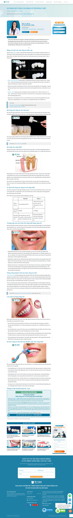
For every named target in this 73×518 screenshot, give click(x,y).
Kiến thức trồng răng (57, 1)
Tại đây (38, 412)
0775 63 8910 (30, 498)
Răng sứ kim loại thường (13, 80)
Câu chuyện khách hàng (39, 1)
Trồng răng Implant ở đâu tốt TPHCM (17, 106)
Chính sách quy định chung (53, 515)
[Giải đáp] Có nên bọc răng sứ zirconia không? (28, 436)
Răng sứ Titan (11, 92)
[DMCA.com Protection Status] (60, 510)
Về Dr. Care (66, 1)
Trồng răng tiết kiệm (29, 1)
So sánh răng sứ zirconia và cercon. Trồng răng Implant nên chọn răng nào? (13, 436)
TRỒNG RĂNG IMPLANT (38, 486)
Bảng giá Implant (49, 1)
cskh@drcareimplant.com (33, 500)
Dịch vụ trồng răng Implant (19, 1)
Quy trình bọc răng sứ (18, 143)
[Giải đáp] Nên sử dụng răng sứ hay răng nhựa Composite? (28, 449)
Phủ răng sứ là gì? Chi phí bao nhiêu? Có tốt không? (43, 449)
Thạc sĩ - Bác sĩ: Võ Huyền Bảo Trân (27, 13)
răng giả (15, 52)
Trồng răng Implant (11, 275)
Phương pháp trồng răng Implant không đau (23, 293)
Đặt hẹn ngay (59, 451)
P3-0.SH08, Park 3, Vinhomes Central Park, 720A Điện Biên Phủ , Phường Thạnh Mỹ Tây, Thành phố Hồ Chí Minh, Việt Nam (16, 495)
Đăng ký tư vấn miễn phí (36, 476)
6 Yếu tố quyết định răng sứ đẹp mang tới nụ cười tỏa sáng (13, 449)
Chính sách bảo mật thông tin (62, 515)
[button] (15, 37)
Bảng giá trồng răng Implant (15, 105)
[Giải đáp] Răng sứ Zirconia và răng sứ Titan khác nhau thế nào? (44, 436)
